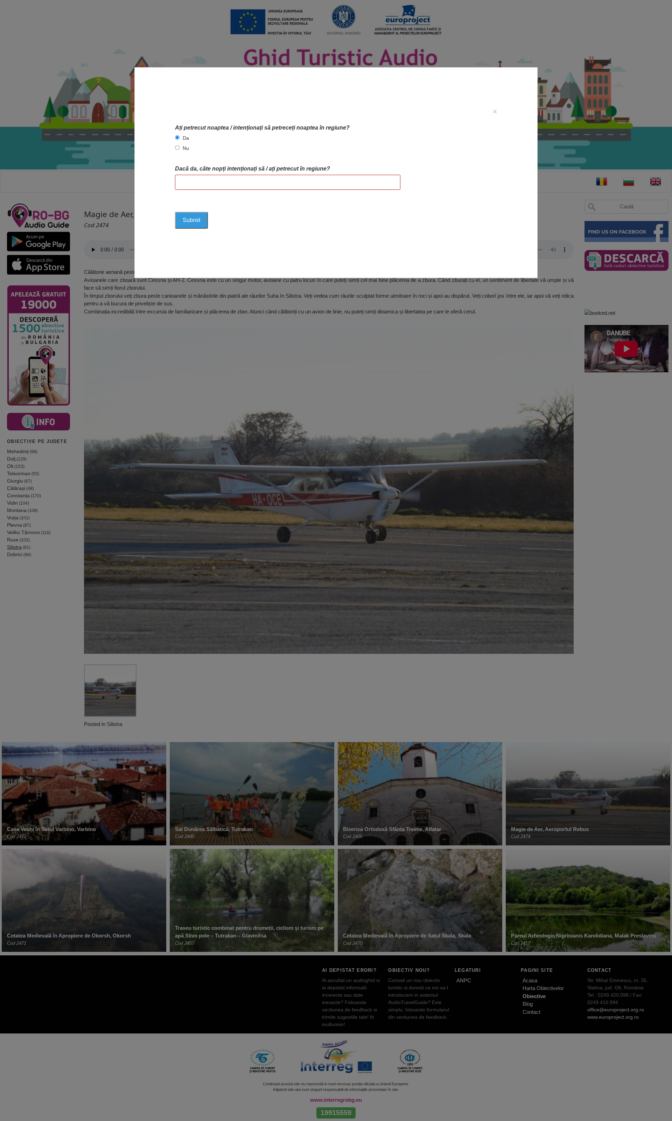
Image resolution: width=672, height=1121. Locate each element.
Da (186, 138)
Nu (186, 148)
